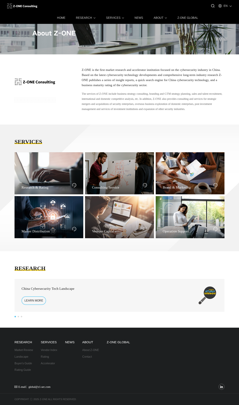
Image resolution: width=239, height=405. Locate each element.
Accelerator (48, 363)
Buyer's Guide (23, 363)
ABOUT (158, 17)
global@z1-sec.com (39, 386)
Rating (45, 356)
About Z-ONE (90, 350)
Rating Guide (23, 369)
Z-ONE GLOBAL (187, 17)
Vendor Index (49, 350)
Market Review (24, 350)
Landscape (21, 356)
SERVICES (113, 17)
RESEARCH (84, 17)
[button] (15, 316)
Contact (87, 356)
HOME (61, 17)
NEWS (139, 17)
